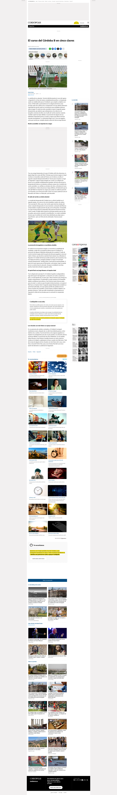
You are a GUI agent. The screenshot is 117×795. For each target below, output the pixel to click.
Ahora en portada (32, 661)
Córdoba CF (71, 1)
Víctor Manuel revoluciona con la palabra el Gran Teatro (56, 640)
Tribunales (46, 1)
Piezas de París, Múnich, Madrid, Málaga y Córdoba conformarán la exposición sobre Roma (36, 732)
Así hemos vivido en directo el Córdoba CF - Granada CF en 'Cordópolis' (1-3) (81, 181)
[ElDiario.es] (84, 26)
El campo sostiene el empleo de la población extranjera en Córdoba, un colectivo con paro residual (37, 677)
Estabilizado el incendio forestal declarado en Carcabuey (36, 748)
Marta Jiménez (50, 620)
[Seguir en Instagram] (80, 780)
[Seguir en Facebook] (77, 780)
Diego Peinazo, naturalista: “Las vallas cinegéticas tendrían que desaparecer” (75, 330)
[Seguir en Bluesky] (74, 780)
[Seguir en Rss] (87, 780)
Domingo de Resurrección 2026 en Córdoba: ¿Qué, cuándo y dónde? (37, 656)
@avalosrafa (31, 94)
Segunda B (39, 351)
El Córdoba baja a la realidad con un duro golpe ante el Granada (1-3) (37, 713)
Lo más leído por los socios (34, 584)
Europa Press (50, 734)
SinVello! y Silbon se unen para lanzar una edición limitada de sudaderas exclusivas (75, 278)
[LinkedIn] (61, 49)
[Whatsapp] (50, 49)
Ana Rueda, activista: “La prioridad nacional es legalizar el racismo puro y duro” (75, 351)
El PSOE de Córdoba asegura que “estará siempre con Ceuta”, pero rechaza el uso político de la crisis (81, 197)
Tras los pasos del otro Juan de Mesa (57, 656)
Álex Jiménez (50, 716)
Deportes (31, 26)
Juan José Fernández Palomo (33, 620)
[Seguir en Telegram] (78, 780)
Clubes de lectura (66, 1)
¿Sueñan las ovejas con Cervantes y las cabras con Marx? (57, 618)
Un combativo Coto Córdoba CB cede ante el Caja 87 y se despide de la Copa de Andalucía (57, 714)
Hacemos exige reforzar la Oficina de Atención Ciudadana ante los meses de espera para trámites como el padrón (57, 750)
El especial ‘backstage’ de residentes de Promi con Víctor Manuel (37, 640)
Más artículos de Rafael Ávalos (35, 623)
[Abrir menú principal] (88, 22)
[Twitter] (58, 49)
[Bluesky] (55, 49)
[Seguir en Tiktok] (84, 780)
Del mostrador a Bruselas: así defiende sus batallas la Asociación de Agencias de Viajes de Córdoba (75, 271)
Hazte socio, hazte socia (38, 558)
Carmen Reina (50, 698)
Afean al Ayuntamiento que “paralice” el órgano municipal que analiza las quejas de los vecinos (37, 769)
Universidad (53, 1)
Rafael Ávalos (31, 92)
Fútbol (34, 351)
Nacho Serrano (31, 715)
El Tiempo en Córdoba (41, 1)
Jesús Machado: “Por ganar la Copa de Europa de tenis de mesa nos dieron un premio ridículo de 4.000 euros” (75, 358)
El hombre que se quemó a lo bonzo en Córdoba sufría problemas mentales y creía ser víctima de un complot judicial (57, 769)
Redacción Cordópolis (52, 753)
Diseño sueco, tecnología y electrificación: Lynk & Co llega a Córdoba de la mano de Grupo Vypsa (75, 265)
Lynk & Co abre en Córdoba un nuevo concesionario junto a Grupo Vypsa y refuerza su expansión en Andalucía (75, 251)
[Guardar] (63, 49)
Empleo (37, 1)
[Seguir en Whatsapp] (85, 780)
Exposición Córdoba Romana (60, 1)
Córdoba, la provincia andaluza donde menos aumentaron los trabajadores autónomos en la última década (56, 695)
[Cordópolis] (36, 778)
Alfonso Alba (30, 604)
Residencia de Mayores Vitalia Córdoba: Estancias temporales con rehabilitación (75, 258)
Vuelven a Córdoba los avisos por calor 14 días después (81, 149)
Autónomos (49, 1)
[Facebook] (53, 49)
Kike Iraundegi (50, 679)
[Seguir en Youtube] (82, 780)
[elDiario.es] (36, 781)
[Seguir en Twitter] (75, 780)
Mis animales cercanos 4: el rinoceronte (35, 618)
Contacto (64, 792)
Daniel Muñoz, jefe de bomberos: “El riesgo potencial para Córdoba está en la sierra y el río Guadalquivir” (75, 344)
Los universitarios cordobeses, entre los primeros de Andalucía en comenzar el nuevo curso (57, 732)
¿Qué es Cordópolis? (54, 792)
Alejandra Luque (51, 604)
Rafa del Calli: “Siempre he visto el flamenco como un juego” (75, 337)
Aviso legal (60, 792)
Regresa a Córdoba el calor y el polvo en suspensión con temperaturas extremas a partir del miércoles (57, 677)
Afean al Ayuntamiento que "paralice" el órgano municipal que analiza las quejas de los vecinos (81, 164)
